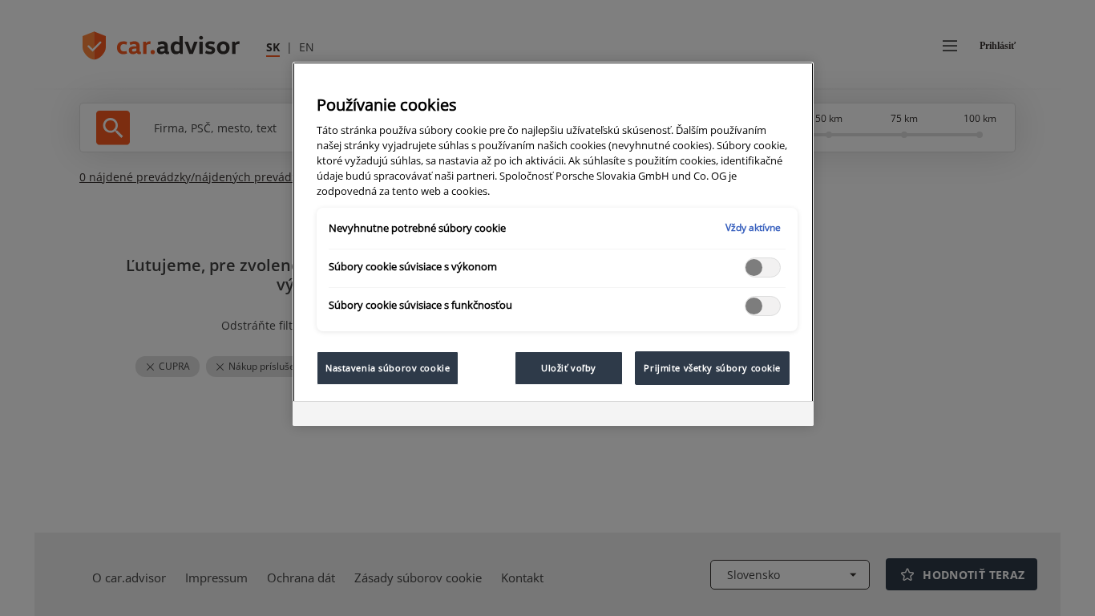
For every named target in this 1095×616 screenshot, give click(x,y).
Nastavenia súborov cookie (387, 368)
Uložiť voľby (568, 368)
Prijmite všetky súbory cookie (712, 368)
